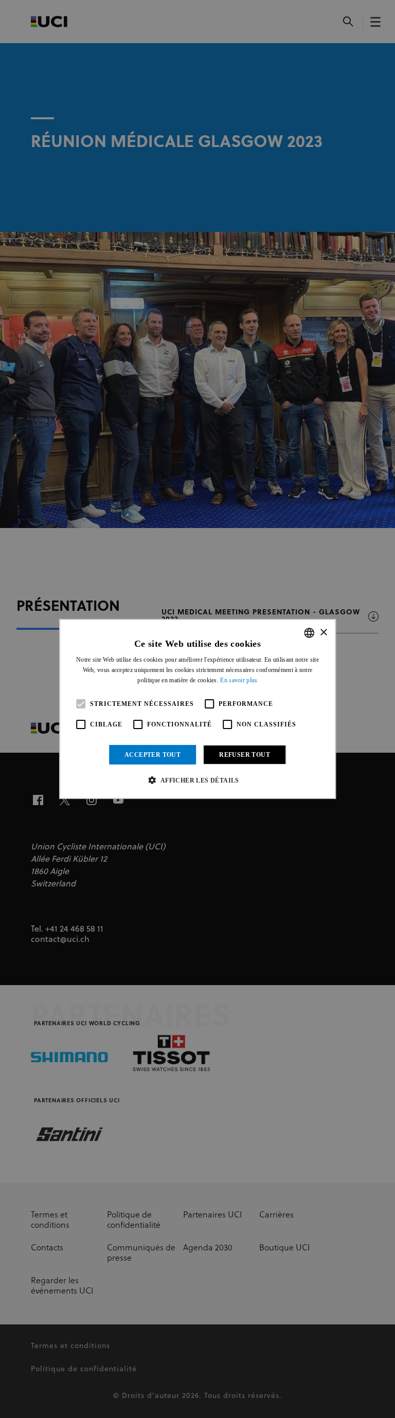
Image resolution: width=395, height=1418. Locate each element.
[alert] (197, 709)
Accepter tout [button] (152, 754)
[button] (197, 780)
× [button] (323, 632)
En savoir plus (238, 680)
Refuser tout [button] (244, 754)
